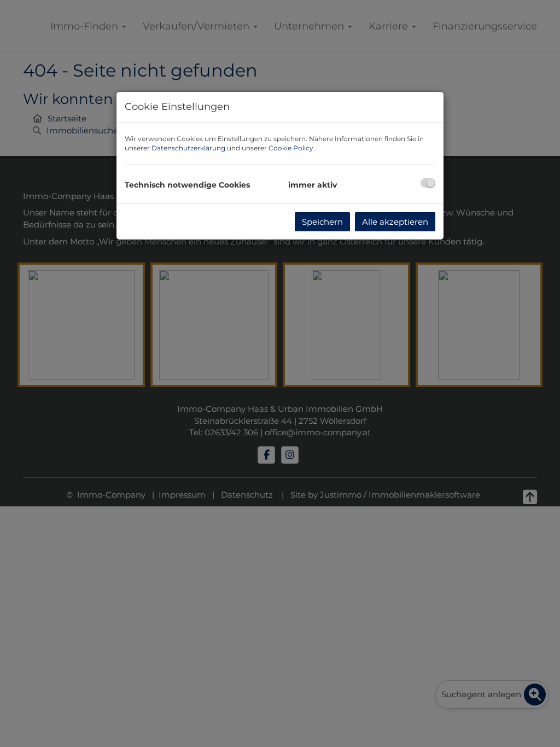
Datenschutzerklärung (188, 148)
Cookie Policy (291, 148)
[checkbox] (428, 183)
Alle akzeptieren (395, 222)
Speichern (322, 222)
